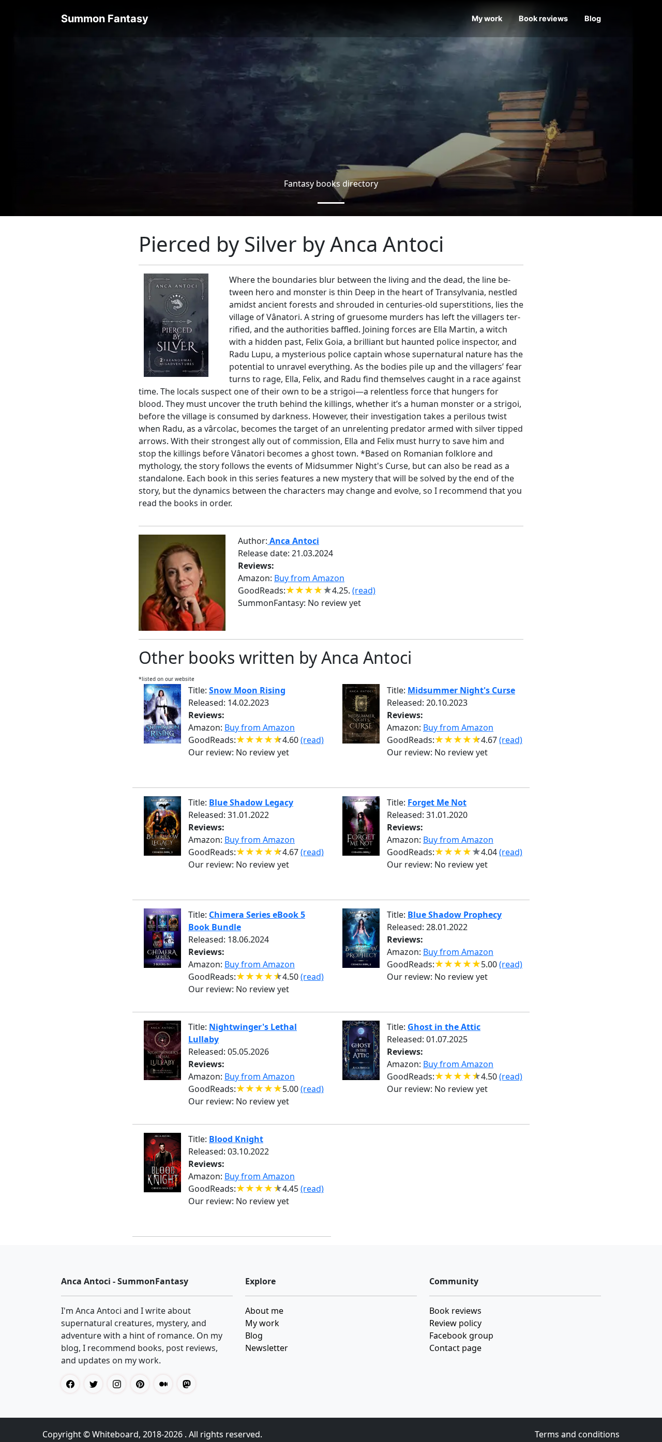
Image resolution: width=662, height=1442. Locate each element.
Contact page (455, 1348)
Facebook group (461, 1335)
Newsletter (266, 1348)
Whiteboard (115, 1434)
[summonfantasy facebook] (72, 1384)
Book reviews (543, 18)
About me (264, 1310)
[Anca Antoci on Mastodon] (189, 1384)
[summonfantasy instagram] (119, 1384)
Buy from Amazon (309, 578)
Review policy (455, 1323)
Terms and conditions (577, 1434)
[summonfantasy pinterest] (142, 1384)
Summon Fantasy (104, 18)
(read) (363, 590)
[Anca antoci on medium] (165, 1384)
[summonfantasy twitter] (96, 1384)
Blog (592, 18)
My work (487, 18)
